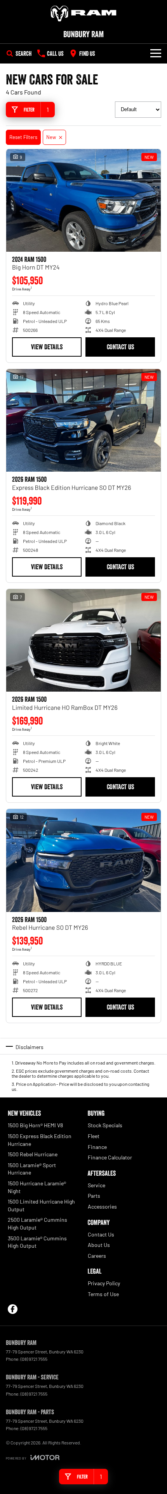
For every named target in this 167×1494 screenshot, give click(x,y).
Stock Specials (105, 1125)
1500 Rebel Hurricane (32, 1154)
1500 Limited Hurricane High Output (41, 1205)
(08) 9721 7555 (34, 1359)
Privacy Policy (104, 1283)
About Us (99, 1245)
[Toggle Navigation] (155, 53)
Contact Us (120, 347)
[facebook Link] (12, 1309)
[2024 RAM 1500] (83, 200)
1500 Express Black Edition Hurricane (39, 1140)
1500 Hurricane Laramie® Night (37, 1187)
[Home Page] (83, 13)
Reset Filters (23, 137)
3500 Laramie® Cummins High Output (37, 1242)
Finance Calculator (110, 1157)
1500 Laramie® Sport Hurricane (32, 1169)
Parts (94, 1195)
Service (96, 1185)
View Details (47, 347)
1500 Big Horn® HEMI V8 (35, 1125)
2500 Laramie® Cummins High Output (37, 1223)
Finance (97, 1147)
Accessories (102, 1206)
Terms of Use (103, 1294)
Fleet (93, 1136)
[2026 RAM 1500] (83, 420)
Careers (97, 1255)
